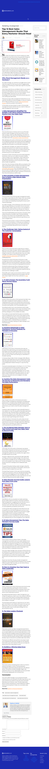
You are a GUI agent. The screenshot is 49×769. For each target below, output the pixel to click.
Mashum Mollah (8, 37)
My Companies (26, 1)
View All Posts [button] (6, 712)
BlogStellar (34, 758)
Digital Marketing (38, 97)
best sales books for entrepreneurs (9, 698)
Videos (31, 1)
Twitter (41, 757)
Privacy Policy (26, 760)
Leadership (37, 105)
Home (19, 1)
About (22, 1)
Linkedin (42, 759)
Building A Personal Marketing (15, 688)
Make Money (37, 110)
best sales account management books (10, 695)
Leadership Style (38, 107)
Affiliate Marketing (38, 92)
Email (3, 733)
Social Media (37, 115)
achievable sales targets (8, 168)
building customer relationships (10, 256)
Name (3, 731)
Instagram (42, 760)
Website (3, 735)
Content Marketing (38, 94)
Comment (4, 729)
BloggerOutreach (34, 759)
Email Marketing (38, 99)
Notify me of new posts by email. (9, 739)
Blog (29, 1)
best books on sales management (11, 692)
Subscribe (38, 1)
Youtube (41, 762)
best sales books (22, 695)
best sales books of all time (23, 698)
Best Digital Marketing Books (15, 325)
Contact (34, 1)
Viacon (34, 757)
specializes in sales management (20, 137)
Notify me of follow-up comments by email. (11, 737)
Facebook (42, 755)
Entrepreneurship (38, 102)
